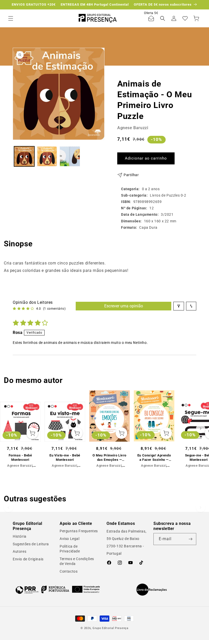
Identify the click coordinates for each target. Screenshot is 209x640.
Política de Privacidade (70, 548)
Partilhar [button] (131, 175)
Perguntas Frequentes (79, 531)
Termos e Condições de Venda (77, 561)
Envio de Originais (28, 559)
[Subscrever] (190, 539)
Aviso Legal (70, 539)
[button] (10, 18)
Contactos (68, 571)
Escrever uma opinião (123, 306)
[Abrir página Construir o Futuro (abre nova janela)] (57, 589)
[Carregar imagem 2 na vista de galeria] (47, 156)
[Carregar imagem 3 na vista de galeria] (70, 156)
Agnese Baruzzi (132, 127)
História (20, 536)
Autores (19, 551)
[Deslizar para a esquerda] (8, 428)
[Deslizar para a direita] (200, 428)
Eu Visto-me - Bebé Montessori (64, 457)
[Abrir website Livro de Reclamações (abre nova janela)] (151, 589)
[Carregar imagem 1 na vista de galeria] (24, 156)
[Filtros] (178, 306)
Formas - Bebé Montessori (20, 457)
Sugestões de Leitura (31, 544)
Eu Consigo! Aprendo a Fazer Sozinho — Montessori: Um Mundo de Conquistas (154, 457)
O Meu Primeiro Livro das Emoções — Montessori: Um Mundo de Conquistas (109, 457)
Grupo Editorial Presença (110, 628)
